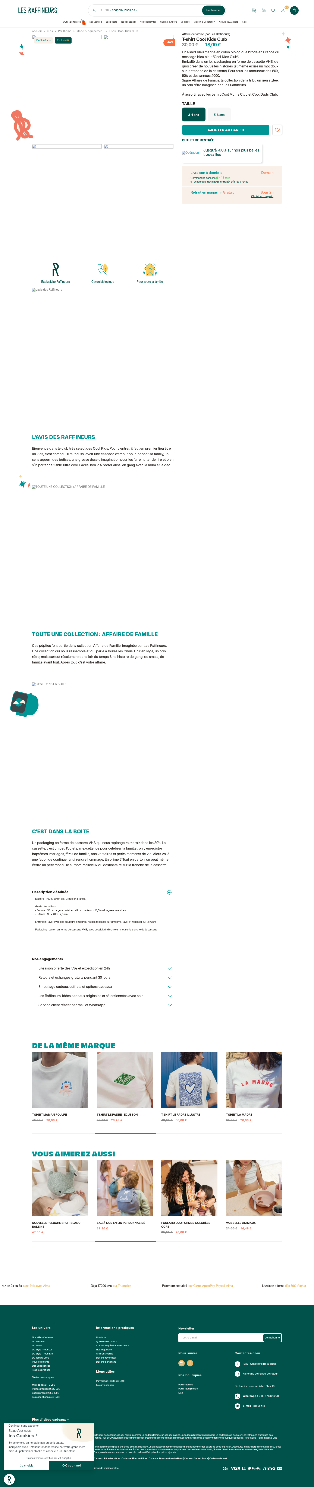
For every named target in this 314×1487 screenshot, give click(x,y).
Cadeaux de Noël (218, 1459)
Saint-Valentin (265, 1450)
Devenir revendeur (106, 1358)
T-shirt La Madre (239, 1115)
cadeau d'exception (194, 1435)
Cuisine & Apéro (168, 22)
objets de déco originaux (218, 1447)
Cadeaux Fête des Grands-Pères (166, 1459)
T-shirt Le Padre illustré (180, 1115)
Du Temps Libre (40, 1358)
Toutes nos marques (43, 1377)
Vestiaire (185, 22)
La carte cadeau (105, 1385)
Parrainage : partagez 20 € (110, 1381)
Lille (180, 1393)
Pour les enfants (40, 1362)
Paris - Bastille (185, 1385)
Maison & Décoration (204, 22)
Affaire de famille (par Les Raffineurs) (206, 34)
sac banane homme (190, 1447)
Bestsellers (111, 22)
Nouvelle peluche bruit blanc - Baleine (57, 1225)
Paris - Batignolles (188, 1389)
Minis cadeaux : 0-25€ (43, 1385)
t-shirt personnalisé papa (106, 1447)
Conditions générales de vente (112, 1346)
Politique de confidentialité (105, 1468)
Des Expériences (41, 1366)
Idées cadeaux (128, 22)
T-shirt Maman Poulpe (49, 1115)
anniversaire (251, 1450)
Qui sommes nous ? (106, 1342)
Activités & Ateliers (228, 22)
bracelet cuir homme (163, 1447)
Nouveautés (96, 22)
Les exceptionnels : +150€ (46, 1397)
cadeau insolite (172, 1435)
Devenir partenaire (106, 1362)
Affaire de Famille (107, 646)
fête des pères (220, 1450)
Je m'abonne (272, 1338)
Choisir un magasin (262, 196)
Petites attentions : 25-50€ (46, 1389)
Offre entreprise (104, 1354)
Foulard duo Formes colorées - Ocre (186, 1225)
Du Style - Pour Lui (42, 1350)
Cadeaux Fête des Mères (107, 1459)
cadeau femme (153, 1435)
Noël (209, 1450)
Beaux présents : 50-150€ (45, 1393)
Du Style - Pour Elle (42, 1354)
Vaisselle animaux (241, 1223)
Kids (244, 22)
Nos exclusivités (148, 22)
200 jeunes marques (120, 1438)
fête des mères (236, 1450)
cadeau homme (124, 1435)
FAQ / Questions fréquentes (259, 1364)
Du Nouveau (38, 1342)
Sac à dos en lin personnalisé (121, 1223)
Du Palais (37, 1346)
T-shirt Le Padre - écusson (117, 1115)
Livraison (101, 1338)
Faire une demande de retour (260, 1374)
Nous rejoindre (104, 1350)
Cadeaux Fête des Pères (134, 1459)
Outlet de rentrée (72, 22)
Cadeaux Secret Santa (196, 1459)
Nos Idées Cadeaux (42, 1338)
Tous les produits (41, 1370)
